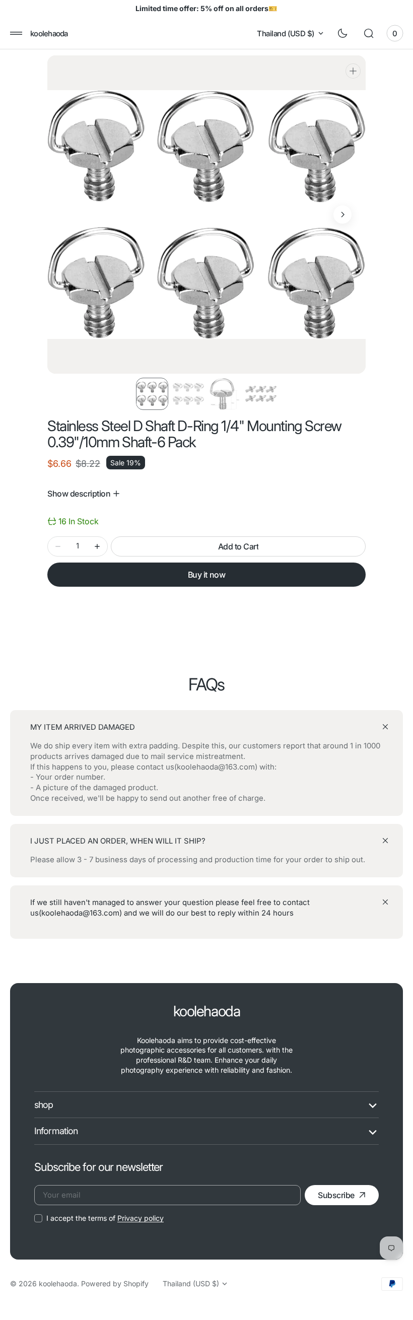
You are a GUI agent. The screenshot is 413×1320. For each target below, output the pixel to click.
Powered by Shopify (115, 1283)
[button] (16, 33)
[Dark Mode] (342, 33)
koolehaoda (58, 1283)
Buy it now (206, 575)
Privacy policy (140, 1218)
